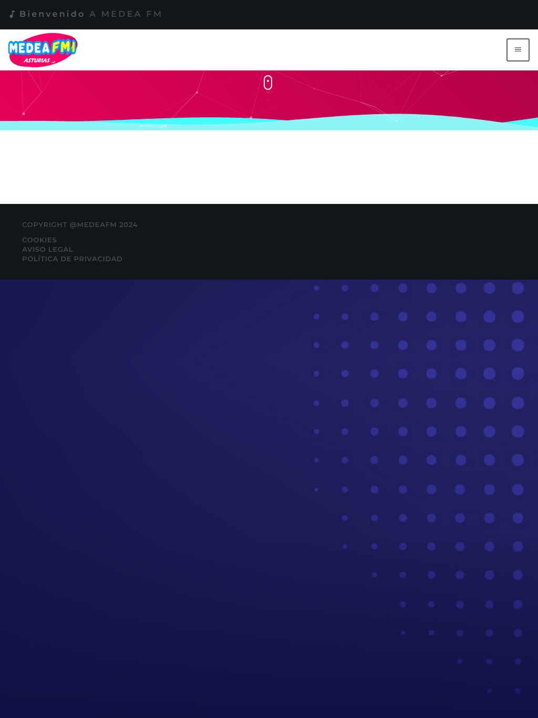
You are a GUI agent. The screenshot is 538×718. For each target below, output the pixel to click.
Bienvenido (85, 14)
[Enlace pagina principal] (44, 50)
